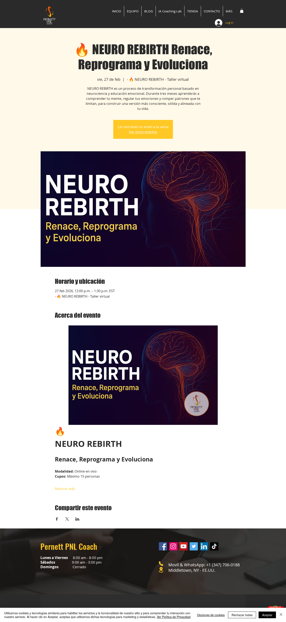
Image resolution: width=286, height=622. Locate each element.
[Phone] (161, 563)
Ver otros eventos (143, 132)
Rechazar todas (242, 615)
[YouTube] (183, 546)
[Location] (161, 570)
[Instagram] (173, 546)
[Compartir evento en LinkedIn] (77, 519)
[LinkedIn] (204, 546)
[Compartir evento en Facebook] (57, 519)
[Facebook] (163, 546)
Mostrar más (65, 488)
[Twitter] (194, 546)
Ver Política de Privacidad (174, 617)
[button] (241, 11)
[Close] (280, 615)
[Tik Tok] (214, 546)
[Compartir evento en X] (67, 519)
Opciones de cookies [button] (211, 615)
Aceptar (267, 615)
